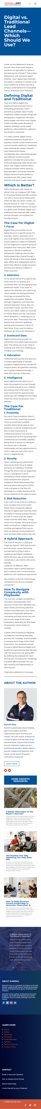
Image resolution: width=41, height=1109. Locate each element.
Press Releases (10, 1039)
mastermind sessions (20, 751)
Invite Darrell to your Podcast (14, 1088)
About (6, 1029)
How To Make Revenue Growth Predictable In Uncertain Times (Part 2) (18, 903)
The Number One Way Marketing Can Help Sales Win (19, 857)
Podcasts (8, 1037)
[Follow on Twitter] (5, 770)
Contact (7, 1042)
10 (27, 967)
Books (6, 1032)
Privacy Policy (10, 1047)
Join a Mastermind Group (13, 1079)
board (19, 754)
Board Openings (9, 1084)
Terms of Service (11, 1044)
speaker (18, 748)
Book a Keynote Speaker (12, 1074)
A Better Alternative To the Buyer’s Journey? (19, 813)
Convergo (28, 672)
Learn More (11, 764)
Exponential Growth (25, 742)
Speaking (8, 1034)
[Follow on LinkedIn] (9, 770)
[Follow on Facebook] (3, 1002)
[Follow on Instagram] (11, 1002)
